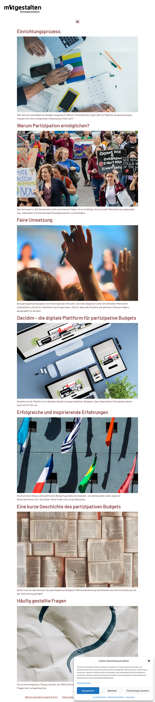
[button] (148, 660)
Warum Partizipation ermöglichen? (53, 125)
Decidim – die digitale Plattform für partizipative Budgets (76, 318)
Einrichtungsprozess (39, 31)
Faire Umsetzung (34, 220)
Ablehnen (112, 690)
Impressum (130, 697)
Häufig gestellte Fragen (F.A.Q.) (41, 696)
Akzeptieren (88, 690)
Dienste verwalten (84, 683)
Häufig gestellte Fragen (41, 600)
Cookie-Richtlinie (99, 697)
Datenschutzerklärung (116, 697)
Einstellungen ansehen (137, 690)
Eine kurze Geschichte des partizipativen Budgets (69, 506)
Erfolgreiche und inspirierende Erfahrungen (62, 412)
